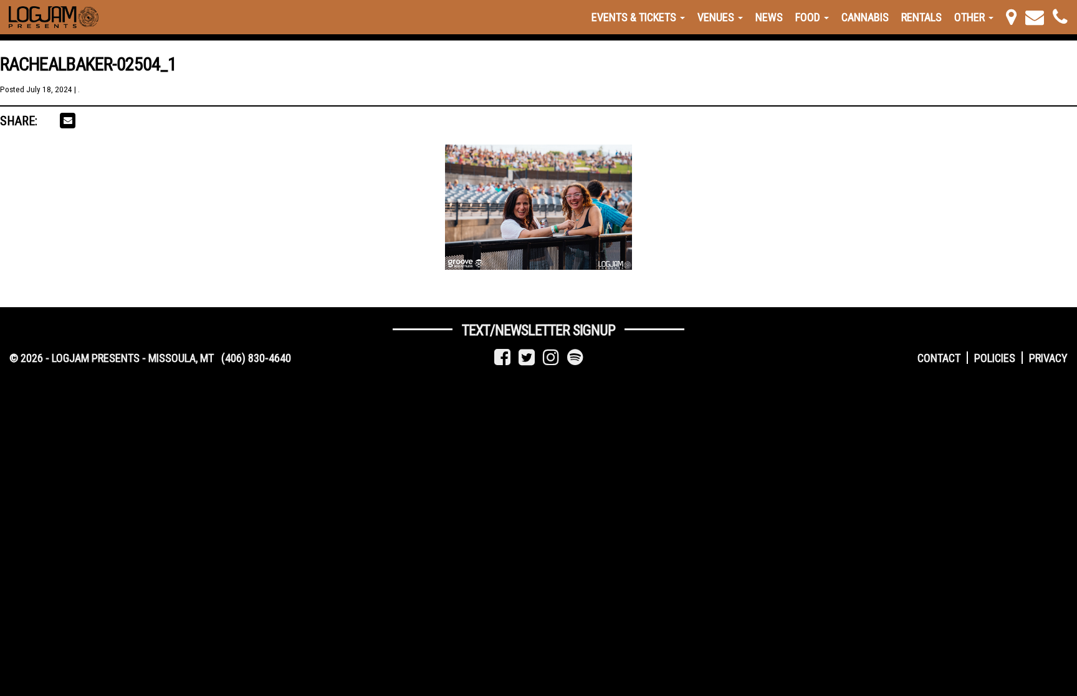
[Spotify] (575, 357)
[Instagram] (551, 357)
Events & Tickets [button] (635, 17)
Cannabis (865, 17)
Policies (994, 358)
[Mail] (1034, 17)
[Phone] (1060, 17)
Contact (938, 358)
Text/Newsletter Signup (538, 330)
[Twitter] (526, 357)
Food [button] (809, 17)
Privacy (1048, 358)
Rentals (921, 17)
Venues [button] (717, 17)
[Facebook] (502, 357)
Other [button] (970, 17)
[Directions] (1011, 17)
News (769, 17)
